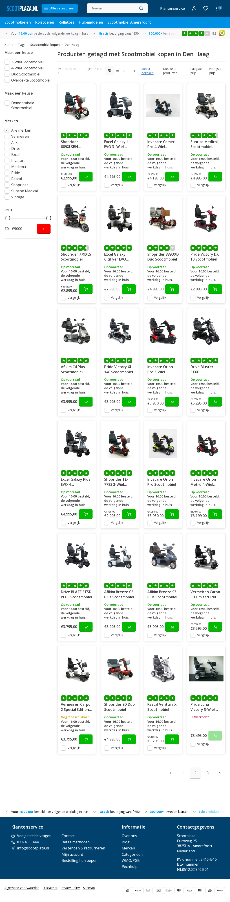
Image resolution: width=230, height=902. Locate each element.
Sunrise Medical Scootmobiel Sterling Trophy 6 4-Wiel (205, 144)
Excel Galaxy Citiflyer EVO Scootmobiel (115, 257)
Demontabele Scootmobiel (22, 105)
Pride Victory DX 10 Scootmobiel (204, 257)
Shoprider (19, 184)
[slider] (8, 218)
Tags (21, 44)
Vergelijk (74, 185)
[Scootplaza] (22, 8)
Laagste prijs (196, 70)
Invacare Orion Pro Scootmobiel (161, 482)
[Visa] (189, 890)
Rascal (16, 178)
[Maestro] (199, 890)
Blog (126, 842)
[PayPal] (137, 890)
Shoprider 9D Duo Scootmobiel (119, 707)
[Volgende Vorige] (220, 773)
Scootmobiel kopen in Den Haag (54, 44)
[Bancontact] (158, 890)
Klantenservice (172, 8)
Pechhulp (129, 866)
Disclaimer (50, 888)
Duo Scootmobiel (25, 74)
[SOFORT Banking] (168, 890)
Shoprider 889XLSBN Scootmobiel (72, 144)
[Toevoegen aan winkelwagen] (86, 176)
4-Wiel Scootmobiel (27, 68)
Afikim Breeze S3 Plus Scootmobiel (162, 594)
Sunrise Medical (24, 190)
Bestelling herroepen (79, 860)
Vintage (17, 197)
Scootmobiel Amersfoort (129, 22)
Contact (68, 835)
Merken (128, 848)
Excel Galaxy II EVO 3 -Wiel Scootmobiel (116, 144)
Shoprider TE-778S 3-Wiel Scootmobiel (116, 482)
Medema (18, 166)
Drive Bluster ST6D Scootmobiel (201, 369)
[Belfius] (220, 890)
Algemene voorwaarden (21, 888)
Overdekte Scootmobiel (31, 80)
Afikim (16, 142)
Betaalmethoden (76, 842)
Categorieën (132, 854)
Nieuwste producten (170, 70)
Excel (15, 154)
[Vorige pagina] (170, 773)
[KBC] (210, 890)
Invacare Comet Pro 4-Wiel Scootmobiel (161, 144)
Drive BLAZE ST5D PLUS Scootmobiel (76, 594)
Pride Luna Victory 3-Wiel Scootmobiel (202, 707)
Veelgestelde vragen (34, 835)
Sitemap (89, 888)
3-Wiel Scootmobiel (27, 62)
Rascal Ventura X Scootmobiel (162, 707)
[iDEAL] (127, 890)
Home (8, 44)
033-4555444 (28, 842)
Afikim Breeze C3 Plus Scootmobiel (119, 594)
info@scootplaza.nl (33, 848)
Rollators (66, 22)
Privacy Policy (70, 888)
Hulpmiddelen (91, 22)
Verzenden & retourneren (83, 848)
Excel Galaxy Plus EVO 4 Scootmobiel (75, 482)
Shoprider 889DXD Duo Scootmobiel (163, 257)
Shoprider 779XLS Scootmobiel (76, 257)
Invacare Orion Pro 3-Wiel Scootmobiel (160, 369)
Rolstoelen (44, 22)
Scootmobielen (17, 22)
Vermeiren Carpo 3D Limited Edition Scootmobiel (206, 594)
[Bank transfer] (148, 890)
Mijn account (72, 854)
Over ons (129, 835)
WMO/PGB (131, 860)
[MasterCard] (179, 890)
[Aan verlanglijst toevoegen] (89, 90)
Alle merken (21, 130)
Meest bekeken (148, 70)
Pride (15, 172)
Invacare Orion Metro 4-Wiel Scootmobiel (203, 482)
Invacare (18, 160)
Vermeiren (20, 136)
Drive (15, 148)
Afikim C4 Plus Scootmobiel (73, 369)
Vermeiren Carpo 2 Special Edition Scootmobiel (76, 707)
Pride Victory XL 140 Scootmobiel (118, 369)
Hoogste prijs (215, 70)
